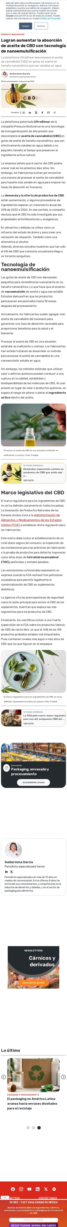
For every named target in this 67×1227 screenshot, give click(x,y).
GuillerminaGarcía (20, 74)
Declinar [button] (41, 25)
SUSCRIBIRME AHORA (33, 782)
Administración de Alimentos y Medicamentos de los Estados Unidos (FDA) (31, 520)
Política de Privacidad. (50, 18)
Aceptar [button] (25, 25)
